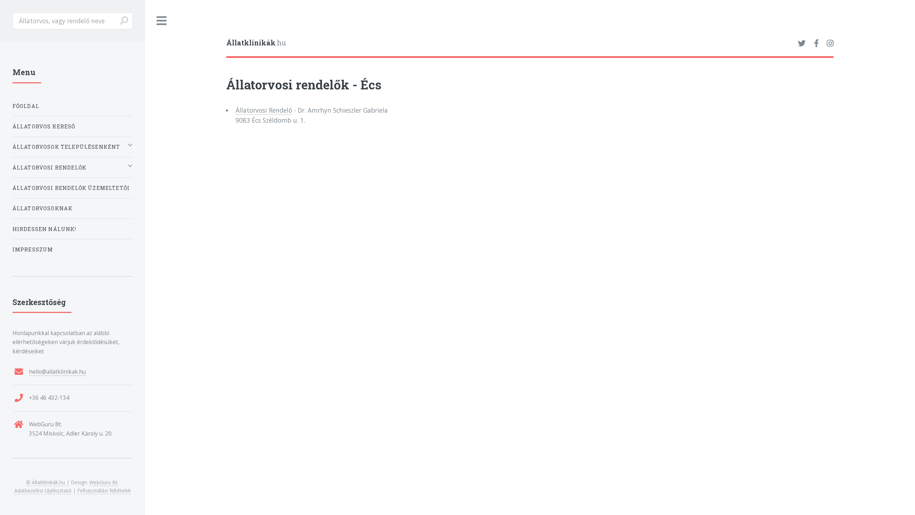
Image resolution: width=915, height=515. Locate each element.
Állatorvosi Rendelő (264, 110)
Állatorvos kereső (44, 126)
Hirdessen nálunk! (44, 229)
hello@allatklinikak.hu (57, 372)
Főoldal (26, 106)
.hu (256, 42)
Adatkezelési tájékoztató (42, 490)
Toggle (162, 21)
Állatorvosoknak (43, 208)
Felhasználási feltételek (104, 490)
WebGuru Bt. (104, 482)
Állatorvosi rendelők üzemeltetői (71, 188)
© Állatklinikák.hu (46, 482)
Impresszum (33, 249)
